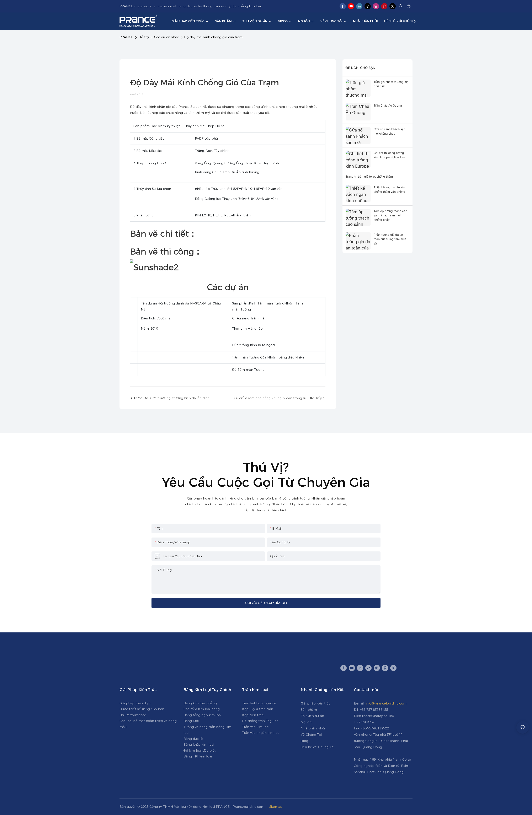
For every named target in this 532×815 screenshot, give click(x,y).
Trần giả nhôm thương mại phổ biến (391, 84)
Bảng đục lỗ (193, 739)
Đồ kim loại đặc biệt (199, 750)
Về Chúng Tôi (311, 734)
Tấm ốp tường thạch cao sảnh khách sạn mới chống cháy (390, 215)
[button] (414, 21)
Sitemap (276, 807)
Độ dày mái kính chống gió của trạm (213, 37)
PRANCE (126, 37)
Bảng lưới (191, 721)
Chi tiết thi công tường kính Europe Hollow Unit (390, 155)
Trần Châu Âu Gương (388, 105)
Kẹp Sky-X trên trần (257, 709)
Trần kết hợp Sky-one (259, 703)
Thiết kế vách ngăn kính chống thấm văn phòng (390, 189)
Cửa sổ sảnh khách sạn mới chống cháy (389, 131)
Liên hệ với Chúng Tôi (317, 747)
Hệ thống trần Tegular (260, 721)
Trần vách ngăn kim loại (261, 733)
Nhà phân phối (313, 728)
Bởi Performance (132, 715)
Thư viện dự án (312, 716)
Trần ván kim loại (255, 727)
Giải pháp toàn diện (134, 703)
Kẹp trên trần (253, 715)
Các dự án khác (166, 37)
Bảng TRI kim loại (197, 756)
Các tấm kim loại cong (201, 709)
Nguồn (306, 722)
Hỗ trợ (143, 37)
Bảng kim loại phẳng (200, 703)
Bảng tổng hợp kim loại (202, 715)
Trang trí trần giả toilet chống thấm (369, 176)
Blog (304, 741)
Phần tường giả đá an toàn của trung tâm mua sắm (390, 239)
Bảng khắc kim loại (198, 744)
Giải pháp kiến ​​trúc (315, 703)
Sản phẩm (309, 710)
